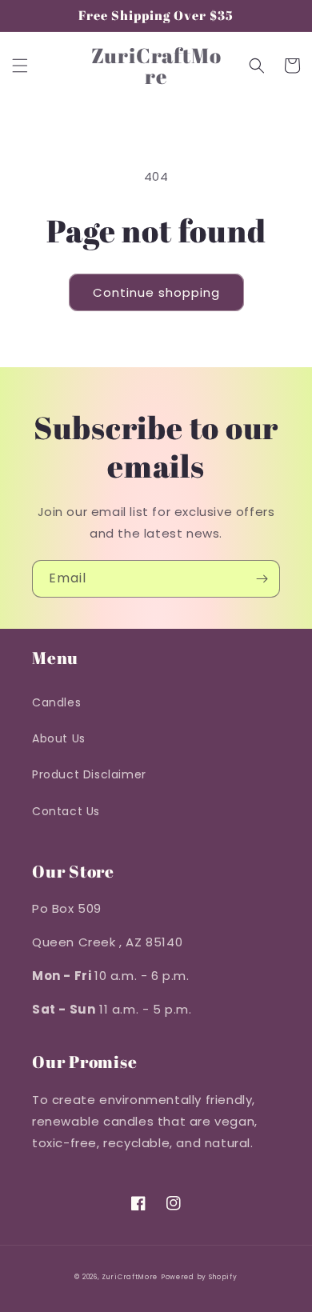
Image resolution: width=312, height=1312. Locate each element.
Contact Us (66, 811)
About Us (59, 738)
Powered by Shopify (199, 1277)
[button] (20, 65)
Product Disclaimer (89, 774)
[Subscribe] (261, 579)
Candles (56, 702)
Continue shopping (156, 292)
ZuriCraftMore (130, 1277)
